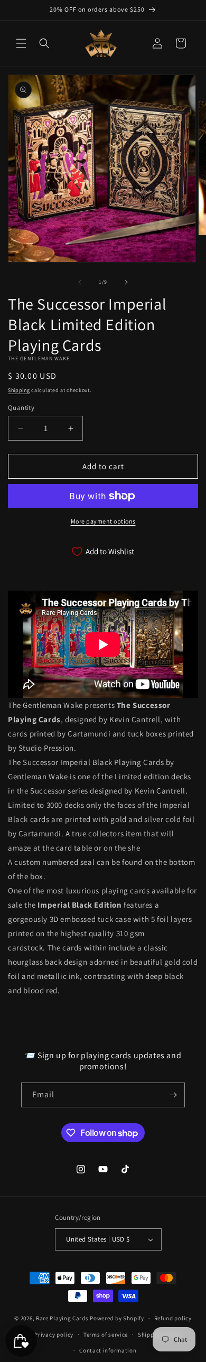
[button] (21, 43)
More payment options (103, 521)
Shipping (19, 390)
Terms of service (105, 1334)
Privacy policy (53, 1334)
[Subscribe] (172, 1095)
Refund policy (173, 1318)
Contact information (107, 1350)
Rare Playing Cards (62, 1318)
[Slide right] (126, 282)
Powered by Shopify (117, 1318)
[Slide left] (79, 282)
